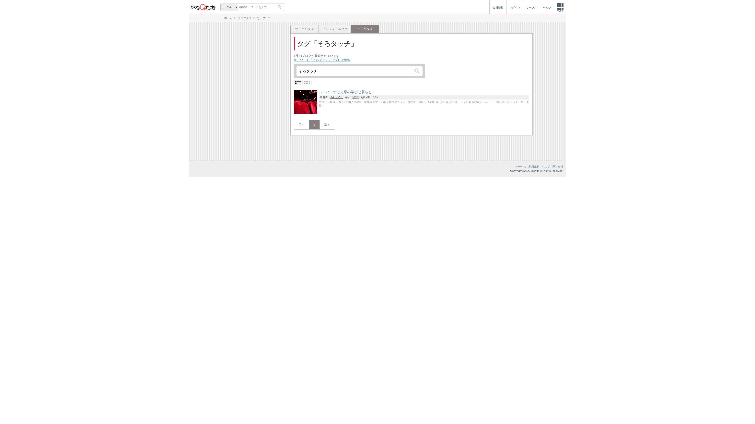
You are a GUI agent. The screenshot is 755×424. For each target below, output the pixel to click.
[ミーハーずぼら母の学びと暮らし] (305, 112)
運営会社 (557, 166)
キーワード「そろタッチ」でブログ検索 (322, 60)
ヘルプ (546, 166)
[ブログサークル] (203, 7)
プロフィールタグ (334, 29)
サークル (520, 166)
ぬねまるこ (336, 97)
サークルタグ (304, 29)
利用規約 (534, 166)
